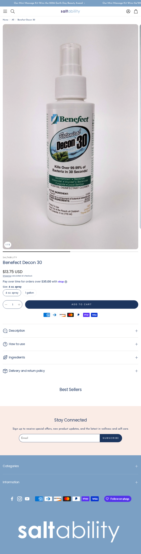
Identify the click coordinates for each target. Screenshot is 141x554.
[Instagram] (19, 498)
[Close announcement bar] (137, 2)
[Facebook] (12, 498)
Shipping (7, 276)
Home (5, 20)
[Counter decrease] (6, 305)
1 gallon (29, 292)
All (13, 20)
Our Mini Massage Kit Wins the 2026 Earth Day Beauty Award (43, 3)
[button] (5, 11)
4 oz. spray (12, 292)
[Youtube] (27, 498)
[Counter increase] (19, 305)
